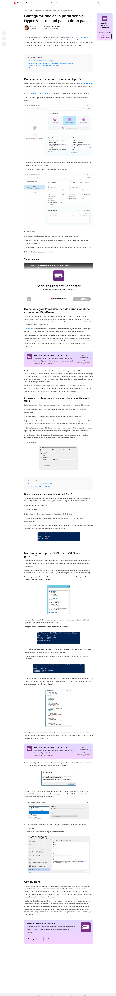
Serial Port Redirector (85, 83)
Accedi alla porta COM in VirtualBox (39, 486)
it (98, 3)
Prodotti (38, 3)
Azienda (45, 3)
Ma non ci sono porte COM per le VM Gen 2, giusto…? (45, 65)
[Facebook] (4, 38)
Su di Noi (54, 3)
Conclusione (32, 68)
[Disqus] (58, 971)
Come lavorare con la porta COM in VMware (41, 484)
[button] (35, 58)
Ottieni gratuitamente (84, 356)
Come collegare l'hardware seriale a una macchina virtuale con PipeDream (51, 63)
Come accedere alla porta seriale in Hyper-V (42, 61)
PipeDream (28, 329)
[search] (95, 3)
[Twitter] (4, 33)
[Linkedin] (4, 44)
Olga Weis (33, 28)
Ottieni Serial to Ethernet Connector (38, 93)
